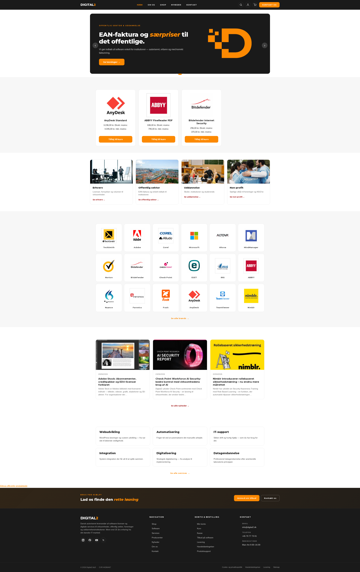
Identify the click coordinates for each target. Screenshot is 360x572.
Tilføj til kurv (115, 139)
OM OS (151, 5)
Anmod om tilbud (246, 498)
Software (156, 528)
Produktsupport (204, 551)
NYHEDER (176, 5)
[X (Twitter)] (103, 540)
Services (155, 533)
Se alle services (180, 473)
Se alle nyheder (180, 406)
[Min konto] (248, 5)
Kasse (199, 533)
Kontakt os (269, 5)
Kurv (199, 528)
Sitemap (276, 567)
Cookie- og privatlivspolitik (232, 567)
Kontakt (155, 551)
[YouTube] (96, 540)
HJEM (140, 5)
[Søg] (241, 5)
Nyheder (155, 542)
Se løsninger (111, 62)
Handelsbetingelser (205, 547)
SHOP (163, 5)
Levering (201, 542)
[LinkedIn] (83, 540)
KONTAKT (191, 5)
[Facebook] (90, 540)
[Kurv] (255, 5)
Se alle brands (180, 318)
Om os (155, 547)
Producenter (157, 538)
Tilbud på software (205, 538)
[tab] (176, 74)
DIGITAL (88, 4)
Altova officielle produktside (13, 486)
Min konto (201, 524)
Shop (154, 524)
